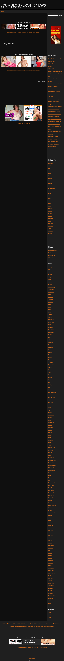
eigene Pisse (51, 585)
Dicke (49, 185)
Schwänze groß (51, 470)
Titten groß (50, 299)
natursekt (52, 626)
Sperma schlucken (52, 460)
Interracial (50, 427)
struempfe (15, 626)
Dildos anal (50, 548)
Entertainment (51, 188)
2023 (49, 617)
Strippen (50, 277)
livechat (21, 623)
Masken (50, 417)
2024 (49, 614)
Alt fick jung (50, 525)
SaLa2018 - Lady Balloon (53, 68)
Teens (49, 228)
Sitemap (30, 658)
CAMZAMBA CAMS (52, 250)
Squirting (50, 480)
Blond (49, 455)
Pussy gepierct (51, 482)
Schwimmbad (51, 319)
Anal (49, 168)
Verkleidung (51, 422)
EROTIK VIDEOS (52, 255)
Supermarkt (50, 317)
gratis (14, 623)
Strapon (50, 543)
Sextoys (50, 540)
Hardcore (50, 196)
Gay (49, 550)
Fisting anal (50, 507)
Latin (49, 203)
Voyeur (50, 233)
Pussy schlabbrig (52, 492)
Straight (50, 558)
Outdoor (50, 213)
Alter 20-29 (50, 535)
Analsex (50, 515)
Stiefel (49, 407)
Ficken (49, 603)
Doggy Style (51, 590)
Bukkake (50, 180)
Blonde (49, 175)
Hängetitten (51, 292)
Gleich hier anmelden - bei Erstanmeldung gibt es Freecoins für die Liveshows (23, 32)
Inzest (49, 198)
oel (48, 623)
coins (12, 623)
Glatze (49, 445)
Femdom (50, 352)
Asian (49, 600)
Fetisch (49, 190)
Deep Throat (51, 457)
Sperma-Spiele (51, 462)
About (49, 269)
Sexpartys (50, 563)
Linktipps (50, 266)
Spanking (50, 372)
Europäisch (50, 440)
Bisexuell (50, 553)
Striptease (50, 226)
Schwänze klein (51, 467)
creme (9, 623)
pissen (37, 623)
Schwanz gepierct (52, 465)
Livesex (50, 208)
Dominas (50, 377)
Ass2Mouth (51, 517)
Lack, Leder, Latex (52, 392)
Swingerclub (51, 329)
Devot (49, 394)
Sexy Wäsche (51, 415)
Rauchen (50, 357)
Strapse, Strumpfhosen (53, 399)
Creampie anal (51, 512)
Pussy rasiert (51, 497)
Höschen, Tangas (52, 397)
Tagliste (33, 658)
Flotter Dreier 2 (51, 573)
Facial (49, 475)
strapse (11, 626)
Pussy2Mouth (51, 502)
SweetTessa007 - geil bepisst (54, 99)
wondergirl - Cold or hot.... (53, 116)
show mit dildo (58, 623)
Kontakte (50, 201)
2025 (49, 612)
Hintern (50, 520)
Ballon (49, 344)
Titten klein (50, 297)
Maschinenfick (51, 595)
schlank (27, 623)
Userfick (50, 284)
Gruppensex (51, 568)
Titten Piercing (51, 287)
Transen (50, 282)
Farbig (49, 437)
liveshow (18, 623)
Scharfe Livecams (52, 257)
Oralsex (50, 211)
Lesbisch (50, 555)
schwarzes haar (33, 623)
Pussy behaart (51, 495)
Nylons (49, 420)
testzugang (20, 626)
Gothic (49, 405)
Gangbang (50, 560)
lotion (48, 626)
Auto (49, 339)
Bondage (50, 178)
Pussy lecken (51, 490)
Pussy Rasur (51, 487)
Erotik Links (50, 252)
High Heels (50, 410)
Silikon (49, 294)
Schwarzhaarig (51, 447)
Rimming (50, 510)
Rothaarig (50, 450)
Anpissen (50, 580)
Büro (49, 337)
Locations (50, 302)
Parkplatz (50, 327)
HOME (2, 11)
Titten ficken (51, 289)
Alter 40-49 (50, 530)
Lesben (49, 206)
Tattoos (50, 425)
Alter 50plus (51, 527)
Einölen (50, 274)
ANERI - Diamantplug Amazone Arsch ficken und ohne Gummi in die (55, 74)
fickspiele (45, 626)
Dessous (50, 183)
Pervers (50, 216)
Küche (49, 304)
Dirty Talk (50, 271)
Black (49, 173)
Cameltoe (50, 342)
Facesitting (50, 598)
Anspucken (50, 347)
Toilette (50, 314)
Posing (49, 575)
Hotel (49, 307)
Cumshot (50, 472)
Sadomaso (50, 223)
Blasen (49, 477)
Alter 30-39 (50, 533)
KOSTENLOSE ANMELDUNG (23, 123)
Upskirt (50, 412)
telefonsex (25, 626)
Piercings (50, 430)
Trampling (50, 362)
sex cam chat (30, 626)
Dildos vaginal (51, 545)
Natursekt (50, 218)
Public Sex (50, 324)
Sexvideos (50, 231)
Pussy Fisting (51, 485)
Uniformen (50, 402)
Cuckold (50, 349)
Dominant (50, 379)
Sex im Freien (51, 332)
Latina (49, 435)
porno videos (52, 623)
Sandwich (50, 565)
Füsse (49, 193)
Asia (49, 170)
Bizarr (49, 387)
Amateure (50, 165)
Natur (49, 309)
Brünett (50, 452)
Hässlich (50, 432)
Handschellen (51, 354)
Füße (49, 374)
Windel (50, 367)
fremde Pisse (51, 583)
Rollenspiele (51, 359)
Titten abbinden (51, 389)
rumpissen (50, 588)
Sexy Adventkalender (53, 141)
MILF (49, 522)
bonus (24, 623)
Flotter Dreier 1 (51, 570)
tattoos (46, 623)
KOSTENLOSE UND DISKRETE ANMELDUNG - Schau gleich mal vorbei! (32, 647)
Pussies (50, 500)
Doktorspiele (51, 364)
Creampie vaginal (52, 505)
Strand (49, 312)
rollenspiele (35, 626)
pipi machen (41, 623)
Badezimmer (51, 322)
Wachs (49, 369)
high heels (40, 626)
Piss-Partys (50, 578)
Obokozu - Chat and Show (54, 124)
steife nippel (5, 623)
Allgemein (50, 163)
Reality (49, 221)
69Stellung (50, 593)
